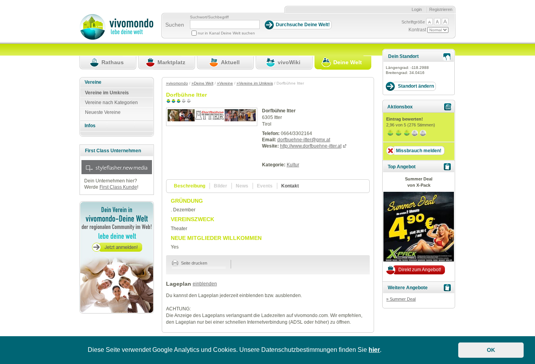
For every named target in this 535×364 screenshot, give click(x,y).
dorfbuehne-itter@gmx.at (303, 139)
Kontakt (290, 186)
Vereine (93, 82)
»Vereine (225, 83)
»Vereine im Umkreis (255, 83)
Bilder (220, 186)
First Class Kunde (118, 187)
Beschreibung (189, 186)
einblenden (205, 284)
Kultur (293, 165)
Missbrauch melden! (418, 150)
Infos (90, 125)
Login (417, 9)
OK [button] (491, 350)
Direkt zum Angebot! (419, 269)
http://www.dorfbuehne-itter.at (311, 146)
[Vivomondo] (117, 38)
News (242, 186)
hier (374, 349)
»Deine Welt (202, 83)
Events (265, 186)
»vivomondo (177, 83)
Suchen (174, 25)
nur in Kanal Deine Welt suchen (226, 33)
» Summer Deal (401, 299)
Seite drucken (193, 263)
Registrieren (440, 9)
